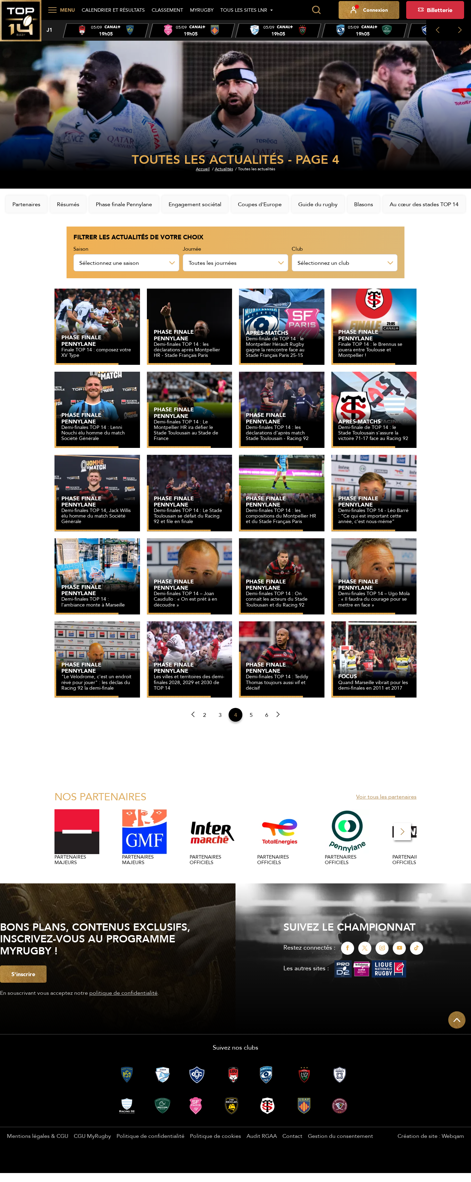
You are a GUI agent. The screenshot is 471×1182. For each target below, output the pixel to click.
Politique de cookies (215, 1136)
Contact (292, 1136)
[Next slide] (460, 30)
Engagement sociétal (195, 204)
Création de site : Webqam (431, 1136)
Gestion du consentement (340, 1136)
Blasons (363, 204)
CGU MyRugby (92, 1136)
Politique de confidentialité (150, 1136)
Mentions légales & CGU (37, 1136)
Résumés (68, 204)
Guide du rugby (318, 204)
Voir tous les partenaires (386, 796)
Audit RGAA (262, 1136)
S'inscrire (23, 974)
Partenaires (26, 204)
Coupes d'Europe (260, 204)
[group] (106, 30)
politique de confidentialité (123, 993)
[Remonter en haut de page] (456, 1020)
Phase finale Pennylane (124, 204)
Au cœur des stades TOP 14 (424, 204)
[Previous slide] (437, 30)
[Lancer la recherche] (316, 10)
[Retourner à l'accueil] (20, 24)
